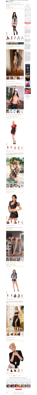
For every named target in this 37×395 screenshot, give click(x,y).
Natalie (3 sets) (9, 84)
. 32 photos (14, 83)
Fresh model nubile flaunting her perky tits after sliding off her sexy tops (28, 51)
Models (20, 392)
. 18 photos (14, 302)
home (9, 41)
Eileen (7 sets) (9, 8)
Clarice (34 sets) (9, 304)
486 (19, 375)
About (23, 392)
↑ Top (30, 392)
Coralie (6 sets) (9, 192)
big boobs (7, 114)
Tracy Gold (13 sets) (9, 340)
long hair (13, 114)
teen (13, 337)
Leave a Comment (19, 40)
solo (21, 114)
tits (14, 41)
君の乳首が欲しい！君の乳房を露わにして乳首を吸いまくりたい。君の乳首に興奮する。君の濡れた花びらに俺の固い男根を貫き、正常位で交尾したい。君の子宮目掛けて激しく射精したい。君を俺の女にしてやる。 (28, 40)
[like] (6, 40)
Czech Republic (8, 41)
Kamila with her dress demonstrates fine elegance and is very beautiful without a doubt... (27, 36)
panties (17, 114)
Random (21, 392)
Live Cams (14, 392)
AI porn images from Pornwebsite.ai (27, 24)
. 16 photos (15, 154)
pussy (10, 41)
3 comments (20, 336)
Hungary (8, 373)
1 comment (20, 372)
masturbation (16, 114)
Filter (15, 392)
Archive (17, 392)
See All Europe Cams (18, 389)
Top (18, 392)
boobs (8, 114)
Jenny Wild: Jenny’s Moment (27, 43)
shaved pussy (12, 41)
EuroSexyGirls (10, 1)
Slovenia (11, 337)
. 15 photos (12, 116)
